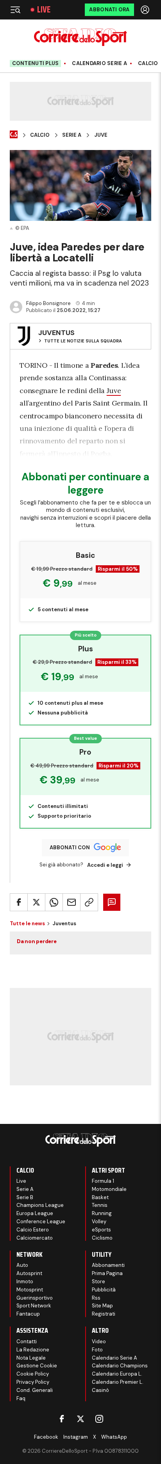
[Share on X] (36, 902)
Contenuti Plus (35, 63)
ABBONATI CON (70, 847)
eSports (101, 1229)
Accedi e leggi (105, 865)
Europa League (34, 1213)
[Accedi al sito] (145, 9)
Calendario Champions (120, 1365)
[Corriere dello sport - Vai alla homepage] (80, 37)
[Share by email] (71, 902)
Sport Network (33, 1305)
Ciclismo (102, 1238)
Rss (96, 1298)
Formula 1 (103, 1181)
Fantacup (28, 1314)
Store (98, 1281)
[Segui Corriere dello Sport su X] (80, 1418)
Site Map (102, 1305)
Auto (22, 1265)
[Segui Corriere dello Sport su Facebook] (61, 1418)
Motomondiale (109, 1189)
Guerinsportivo (34, 1298)
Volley (99, 1221)
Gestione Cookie (36, 1365)
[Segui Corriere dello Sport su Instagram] (99, 1418)
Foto (97, 1349)
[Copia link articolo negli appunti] (89, 902)
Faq (20, 1398)
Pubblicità (104, 1289)
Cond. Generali (34, 1390)
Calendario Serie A (99, 63)
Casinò (100, 1390)
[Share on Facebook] (18, 902)
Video (99, 1341)
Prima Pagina (107, 1273)
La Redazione (32, 1349)
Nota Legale (31, 1358)
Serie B (24, 1197)
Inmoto (24, 1281)
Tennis (99, 1205)
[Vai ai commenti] (111, 902)
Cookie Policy (32, 1374)
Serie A (71, 135)
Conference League (40, 1221)
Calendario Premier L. (117, 1382)
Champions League (40, 1205)
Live (43, 9)
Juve (100, 135)
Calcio (148, 63)
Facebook (46, 1437)
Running (102, 1213)
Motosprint (29, 1289)
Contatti (26, 1341)
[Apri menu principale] (15, 9)
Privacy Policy (32, 1382)
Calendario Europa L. (117, 1374)
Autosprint (29, 1273)
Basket (100, 1197)
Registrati (103, 1314)
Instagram (75, 1437)
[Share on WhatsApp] (54, 902)
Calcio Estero (32, 1229)
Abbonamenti (108, 1265)
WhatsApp (114, 1437)
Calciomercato (34, 1238)
